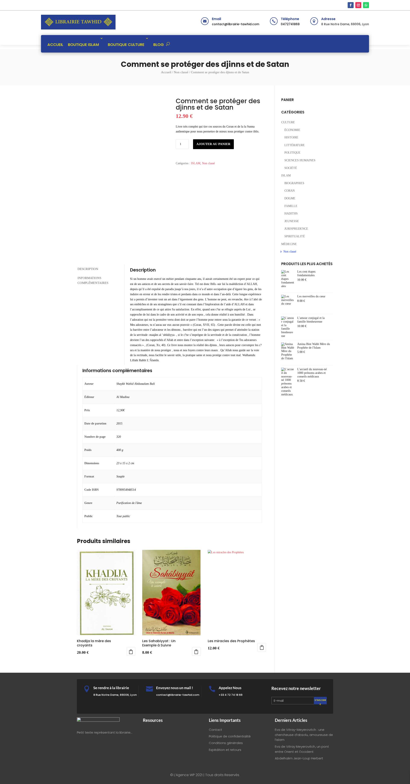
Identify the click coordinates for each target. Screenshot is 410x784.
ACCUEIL (55, 44)
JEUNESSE (291, 221)
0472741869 (290, 24)
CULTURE (288, 122)
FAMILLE (290, 206)
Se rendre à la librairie (111, 688)
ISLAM (195, 163)
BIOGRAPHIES (294, 183)
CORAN (289, 190)
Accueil (166, 72)
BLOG (158, 44)
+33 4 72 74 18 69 (230, 695)
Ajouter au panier (213, 144)
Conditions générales (226, 743)
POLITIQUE (292, 152)
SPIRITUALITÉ (294, 236)
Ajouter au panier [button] (131, 651)
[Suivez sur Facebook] (351, 5)
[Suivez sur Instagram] (358, 5)
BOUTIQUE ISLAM (83, 44)
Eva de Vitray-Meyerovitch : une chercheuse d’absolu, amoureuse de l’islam (304, 734)
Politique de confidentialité (230, 736)
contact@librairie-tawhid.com (235, 24)
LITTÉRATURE (294, 145)
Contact (215, 729)
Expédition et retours (225, 749)
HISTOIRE (291, 137)
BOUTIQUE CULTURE (126, 44)
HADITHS (291, 213)
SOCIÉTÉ (290, 168)
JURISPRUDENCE (296, 228)
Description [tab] (88, 269)
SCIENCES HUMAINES (299, 160)
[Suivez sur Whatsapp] (366, 5)
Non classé (181, 72)
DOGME (289, 198)
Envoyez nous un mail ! (174, 688)
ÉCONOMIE (292, 130)
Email (216, 18)
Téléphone (290, 18)
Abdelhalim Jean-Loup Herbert (299, 758)
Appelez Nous (230, 688)
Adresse (328, 18)
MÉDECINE (289, 244)
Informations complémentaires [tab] (93, 280)
